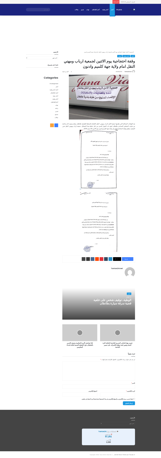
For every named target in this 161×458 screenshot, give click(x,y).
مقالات (76, 9)
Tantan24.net (128, 71)
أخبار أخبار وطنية (54, 89)
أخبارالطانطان (54, 102)
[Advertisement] (80, 35)
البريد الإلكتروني (130, 391)
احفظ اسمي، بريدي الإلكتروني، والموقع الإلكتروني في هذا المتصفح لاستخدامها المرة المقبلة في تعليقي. (107, 399)
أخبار (112, 9)
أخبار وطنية (105, 9)
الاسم (133, 383)
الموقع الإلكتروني (93, 391)
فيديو (82, 9)
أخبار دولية (55, 96)
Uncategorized (54, 83)
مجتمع (56, 114)
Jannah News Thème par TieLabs (124, 454)
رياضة (56, 108)
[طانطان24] (131, 9)
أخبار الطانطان (96, 9)
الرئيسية (131, 52)
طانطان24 (119, 9)
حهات (119, 56)
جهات (87, 9)
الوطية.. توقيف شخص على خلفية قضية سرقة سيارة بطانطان (112, 301)
